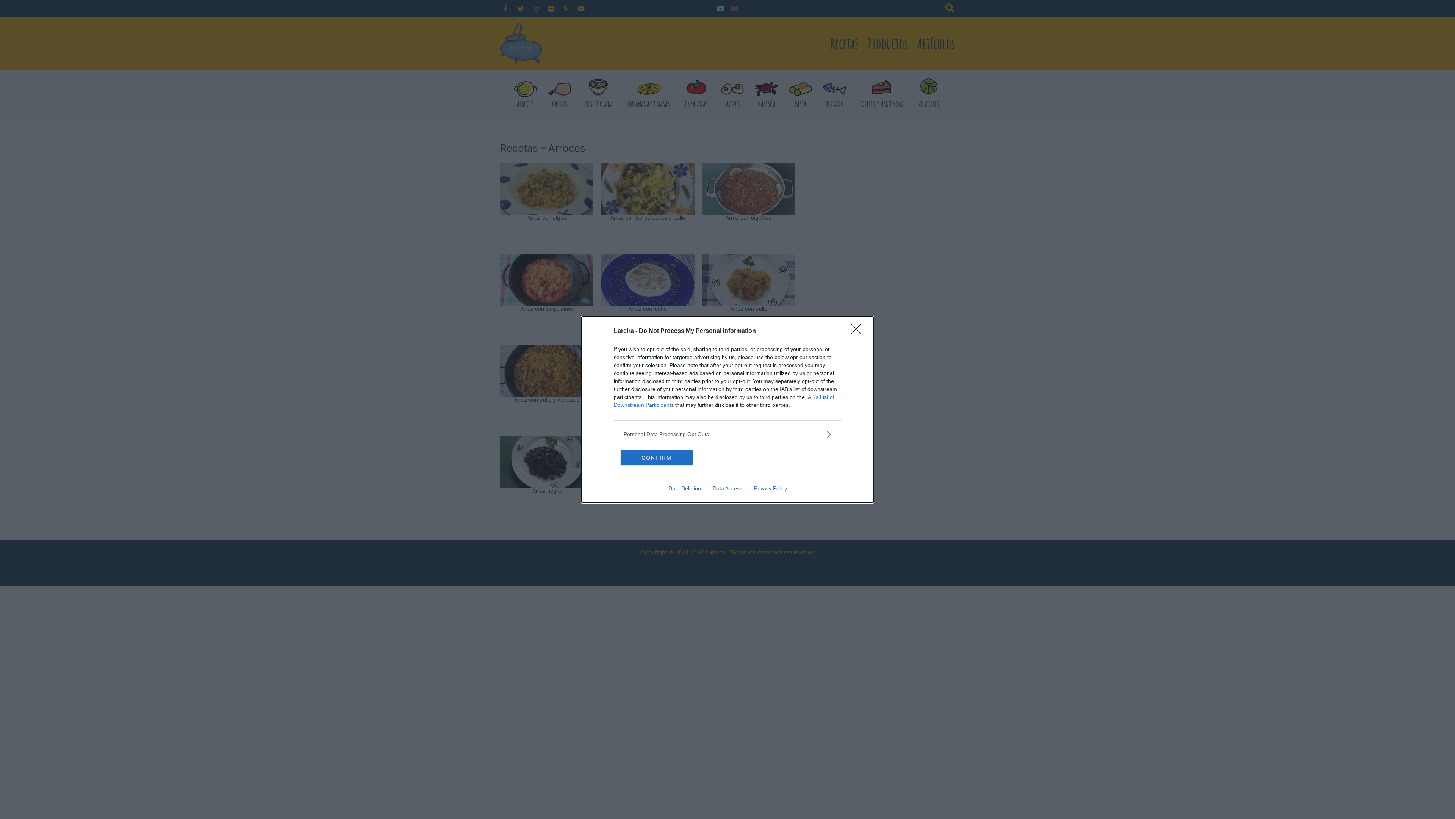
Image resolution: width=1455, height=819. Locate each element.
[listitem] (727, 434)
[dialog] (727, 410)
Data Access (727, 488)
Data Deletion (684, 488)
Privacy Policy (770, 488)
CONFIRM (656, 458)
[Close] (858, 331)
